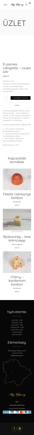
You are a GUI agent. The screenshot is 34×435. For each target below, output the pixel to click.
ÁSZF (17, 402)
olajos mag (23, 89)
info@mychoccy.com (17, 355)
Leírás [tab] (17, 105)
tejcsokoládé (7, 91)
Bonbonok (17, 202)
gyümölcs (15, 89)
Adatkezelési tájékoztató (17, 405)
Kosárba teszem (20, 98)
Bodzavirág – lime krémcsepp (17, 238)
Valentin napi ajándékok (20, 84)
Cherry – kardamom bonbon (17, 280)
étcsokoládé (13, 86)
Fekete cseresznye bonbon (17, 196)
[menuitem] (30, 3)
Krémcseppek (17, 244)
